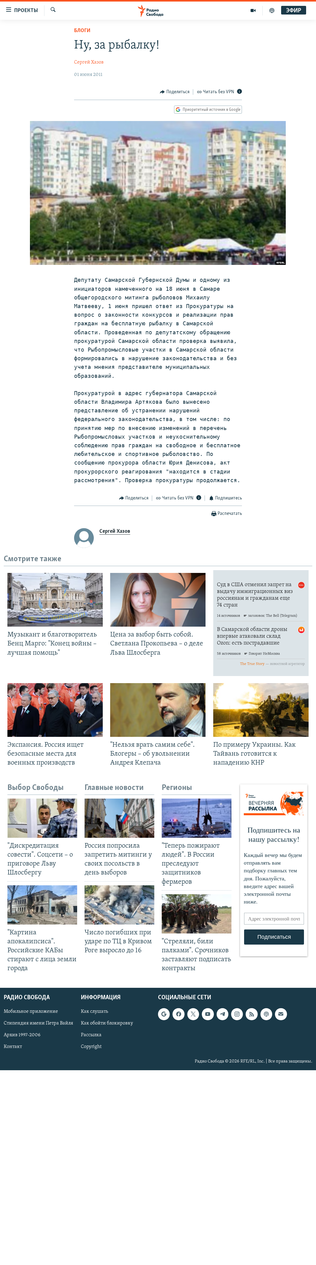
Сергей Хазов (89, 62)
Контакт (13, 1047)
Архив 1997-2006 (22, 1035)
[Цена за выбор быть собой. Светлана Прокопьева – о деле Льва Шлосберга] (158, 600)
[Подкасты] (266, 1014)
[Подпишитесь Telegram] (222, 1014)
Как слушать (94, 1011)
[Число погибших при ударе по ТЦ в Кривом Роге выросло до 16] (119, 905)
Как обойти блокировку (107, 1023)
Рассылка (91, 1035)
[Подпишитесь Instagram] (237, 1014)
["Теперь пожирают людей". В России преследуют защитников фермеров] (196, 818)
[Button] (174, 92)
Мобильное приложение (31, 1011)
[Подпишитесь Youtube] (208, 1014)
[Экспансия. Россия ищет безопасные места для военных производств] (55, 710)
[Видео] (253, 10)
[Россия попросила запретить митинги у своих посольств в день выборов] (119, 818)
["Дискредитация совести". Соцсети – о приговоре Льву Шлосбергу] (42, 818)
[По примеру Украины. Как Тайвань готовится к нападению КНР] (261, 710)
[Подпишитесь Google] (164, 1014)
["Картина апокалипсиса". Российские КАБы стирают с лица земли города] (42, 905)
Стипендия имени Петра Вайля (38, 1023)
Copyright (91, 1047)
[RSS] (251, 1014)
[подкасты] (272, 10)
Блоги (82, 31)
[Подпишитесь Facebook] (178, 1014)
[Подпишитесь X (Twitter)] (193, 1014)
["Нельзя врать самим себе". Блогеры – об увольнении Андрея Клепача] (158, 710)
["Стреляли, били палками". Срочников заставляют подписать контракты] (196, 913)
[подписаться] (281, 1014)
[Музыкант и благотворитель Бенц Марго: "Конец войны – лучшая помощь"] (55, 600)
